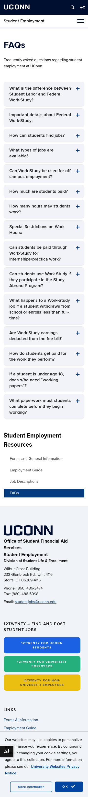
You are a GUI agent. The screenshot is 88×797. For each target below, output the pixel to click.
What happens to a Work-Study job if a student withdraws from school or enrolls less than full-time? (39, 309)
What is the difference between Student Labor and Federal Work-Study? (40, 94)
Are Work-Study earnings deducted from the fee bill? (35, 335)
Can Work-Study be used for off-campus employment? (40, 173)
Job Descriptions (24, 481)
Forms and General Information (36, 458)
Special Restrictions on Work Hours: (37, 229)
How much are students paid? (38, 191)
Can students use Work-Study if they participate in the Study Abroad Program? (40, 279)
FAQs (14, 493)
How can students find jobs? (37, 135)
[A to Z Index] (82, 7)
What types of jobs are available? (31, 153)
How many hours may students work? (39, 209)
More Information (31, 787)
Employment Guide (26, 470)
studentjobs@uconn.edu (35, 601)
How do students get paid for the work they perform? (37, 356)
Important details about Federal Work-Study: (40, 117)
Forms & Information (21, 719)
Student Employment (24, 21)
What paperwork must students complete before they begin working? (40, 406)
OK (66, 786)
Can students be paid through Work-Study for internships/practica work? (38, 253)
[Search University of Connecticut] (73, 7)
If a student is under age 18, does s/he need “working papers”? (36, 379)
